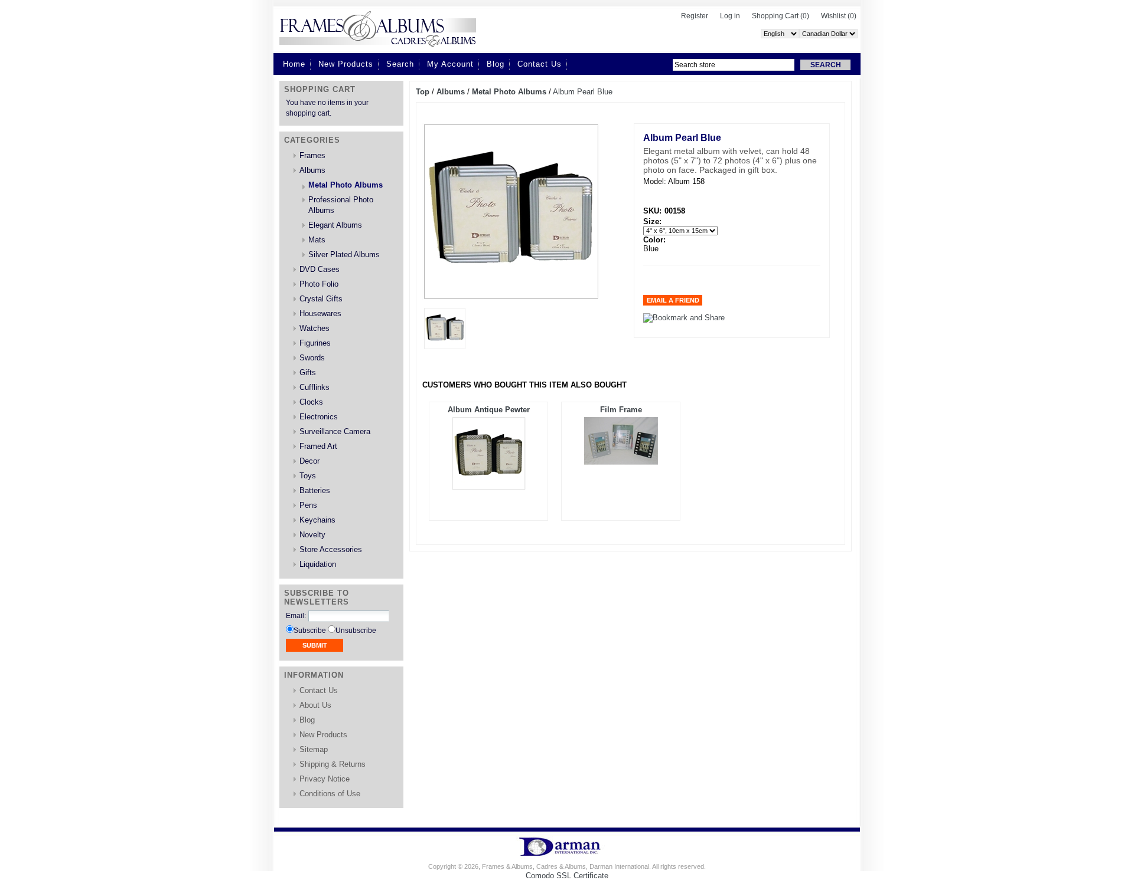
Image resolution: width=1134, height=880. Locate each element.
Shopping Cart (776, 16)
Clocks (311, 402)
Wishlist (833, 16)
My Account (450, 64)
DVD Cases (319, 269)
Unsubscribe (355, 630)
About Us (315, 705)
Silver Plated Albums (344, 254)
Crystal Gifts (321, 298)
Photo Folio (318, 284)
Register (694, 16)
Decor (309, 461)
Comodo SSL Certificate (567, 875)
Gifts (307, 372)
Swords (312, 357)
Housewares (320, 313)
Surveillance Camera (334, 431)
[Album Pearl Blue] (444, 346)
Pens (308, 505)
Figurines (315, 343)
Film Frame (621, 409)
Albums (312, 170)
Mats (316, 239)
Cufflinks (314, 387)
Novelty (312, 534)
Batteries (314, 490)
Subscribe (310, 630)
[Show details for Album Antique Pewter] (489, 487)
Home (294, 64)
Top (422, 91)
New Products (345, 64)
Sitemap (313, 749)
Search (400, 64)
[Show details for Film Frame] (621, 462)
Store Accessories (330, 549)
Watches (314, 328)
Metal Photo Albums (345, 184)
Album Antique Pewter (489, 409)
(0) (804, 16)
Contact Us (539, 64)
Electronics (318, 416)
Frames (312, 155)
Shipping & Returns (332, 764)
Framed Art (318, 446)
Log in (730, 16)
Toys (307, 475)
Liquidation (317, 564)
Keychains (317, 519)
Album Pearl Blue (582, 91)
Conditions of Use (329, 793)
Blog (495, 64)
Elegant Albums (335, 225)
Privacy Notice (324, 778)
